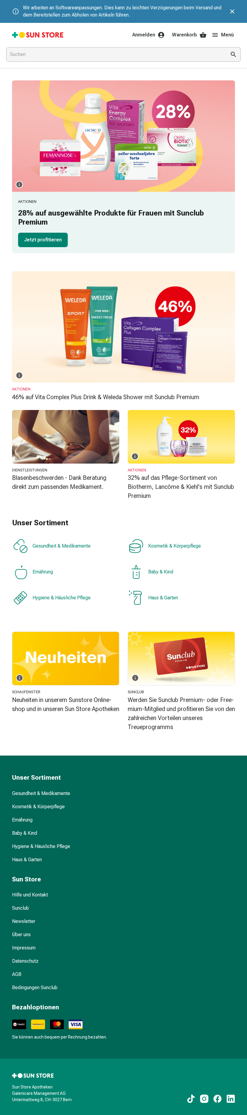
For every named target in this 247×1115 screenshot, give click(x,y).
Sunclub (20, 908)
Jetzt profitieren (43, 240)
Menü (227, 35)
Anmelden (143, 35)
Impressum (24, 948)
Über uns (21, 934)
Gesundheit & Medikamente (62, 546)
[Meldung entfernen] (232, 11)
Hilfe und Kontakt (30, 895)
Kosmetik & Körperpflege (174, 546)
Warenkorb (184, 35)
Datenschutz (25, 961)
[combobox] (115, 54)
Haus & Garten (163, 598)
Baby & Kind (160, 572)
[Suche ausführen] (233, 54)
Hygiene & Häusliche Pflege (62, 598)
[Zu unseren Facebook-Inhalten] (217, 1099)
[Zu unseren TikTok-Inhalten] (191, 1099)
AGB (16, 974)
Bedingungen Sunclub (35, 987)
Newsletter (23, 921)
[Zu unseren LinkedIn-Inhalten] (231, 1099)
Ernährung (43, 572)
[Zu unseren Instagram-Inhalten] (204, 1099)
